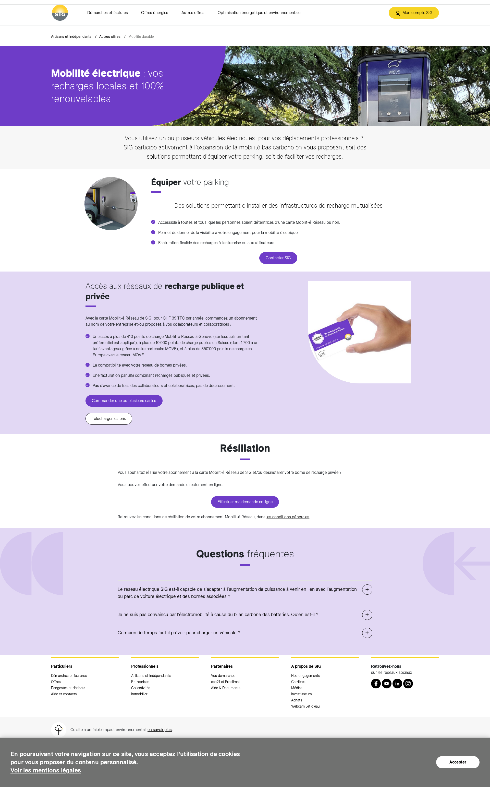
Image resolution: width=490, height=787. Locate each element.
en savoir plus (160, 729)
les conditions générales (287, 516)
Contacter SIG (278, 257)
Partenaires (222, 666)
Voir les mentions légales (45, 770)
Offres (56, 682)
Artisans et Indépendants (151, 676)
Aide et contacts (64, 694)
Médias (296, 688)
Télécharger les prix (109, 418)
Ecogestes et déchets (68, 688)
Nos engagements (305, 676)
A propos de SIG (306, 666)
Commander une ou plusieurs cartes (124, 400)
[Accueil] (60, 13)
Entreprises (140, 682)
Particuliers (61, 666)
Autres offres (192, 12)
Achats (296, 700)
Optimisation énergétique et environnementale (259, 12)
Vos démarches (223, 676)
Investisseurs (301, 694)
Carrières (298, 682)
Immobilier (139, 694)
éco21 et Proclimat (225, 682)
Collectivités (140, 688)
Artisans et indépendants (71, 36)
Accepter (457, 762)
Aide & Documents (225, 688)
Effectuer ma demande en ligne (245, 501)
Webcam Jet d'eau (305, 706)
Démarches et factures (107, 12)
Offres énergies (154, 12)
